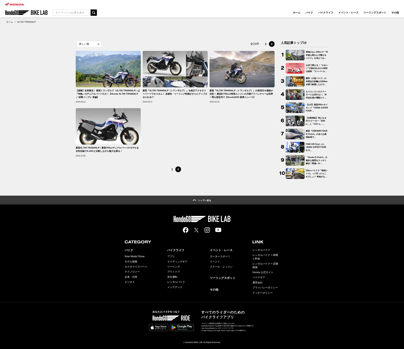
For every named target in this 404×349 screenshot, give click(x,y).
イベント (215, 261)
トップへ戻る (204, 200)
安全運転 (172, 277)
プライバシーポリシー (265, 287)
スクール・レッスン (221, 266)
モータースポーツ (220, 256)
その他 (395, 12)
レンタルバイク (176, 282)
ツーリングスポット (375, 12)
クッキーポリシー (262, 292)
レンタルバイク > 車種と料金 (265, 257)
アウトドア (173, 271)
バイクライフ (325, 12)
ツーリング (173, 266)
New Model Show (135, 256)
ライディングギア (177, 261)
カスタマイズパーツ (136, 266)
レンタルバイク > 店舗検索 (265, 265)
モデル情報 (131, 261)
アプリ (171, 256)
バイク (309, 12)
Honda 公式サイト (262, 272)
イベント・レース (348, 12)
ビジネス (130, 282)
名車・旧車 (131, 277)
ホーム (296, 12)
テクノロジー (132, 271)
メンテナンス (174, 287)
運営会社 (257, 282)
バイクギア (258, 277)
